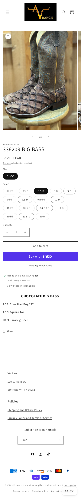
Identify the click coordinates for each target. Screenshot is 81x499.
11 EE (12, 217)
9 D (69, 191)
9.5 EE (43, 200)
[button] (7, 12)
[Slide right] (49, 137)
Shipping (7, 163)
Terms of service (21, 491)
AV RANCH (17, 485)
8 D (58, 191)
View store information (21, 285)
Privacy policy (69, 485)
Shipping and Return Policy (25, 410)
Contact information (61, 491)
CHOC (10, 176)
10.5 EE (44, 208)
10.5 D (29, 208)
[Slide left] (32, 137)
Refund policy (52, 485)
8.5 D (41, 191)
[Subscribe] (59, 440)
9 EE (11, 200)
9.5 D (25, 199)
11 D (63, 208)
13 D (27, 191)
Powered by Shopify (32, 485)
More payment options (40, 265)
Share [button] (10, 331)
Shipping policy (40, 491)
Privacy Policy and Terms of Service (30, 418)
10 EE (10, 208)
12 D (44, 217)
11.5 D (26, 216)
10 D (57, 199)
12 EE (12, 191)
